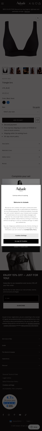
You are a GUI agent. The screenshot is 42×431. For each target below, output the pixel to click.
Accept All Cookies (21, 241)
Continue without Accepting (20, 195)
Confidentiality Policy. (30, 230)
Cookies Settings (20, 235)
